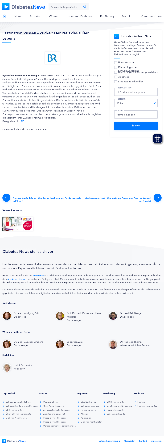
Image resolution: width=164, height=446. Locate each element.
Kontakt (143, 440)
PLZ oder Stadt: (125, 88)
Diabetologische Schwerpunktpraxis (128, 68)
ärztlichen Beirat (16, 279)
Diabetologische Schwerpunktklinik (138, 71)
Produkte (127, 16)
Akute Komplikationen (53, 405)
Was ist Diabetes (50, 401)
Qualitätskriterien (89, 401)
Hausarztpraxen (88, 409)
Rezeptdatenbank (115, 409)
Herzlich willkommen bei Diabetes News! (4, 16)
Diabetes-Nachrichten (16, 417)
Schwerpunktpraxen (90, 405)
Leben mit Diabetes (79, 16)
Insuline (141, 401)
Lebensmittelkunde (116, 413)
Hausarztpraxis (126, 62)
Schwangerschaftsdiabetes (18, 401)
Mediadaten (129, 440)
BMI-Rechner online (116, 401)
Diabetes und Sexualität (54, 413)
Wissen (53, 16)
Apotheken (86, 417)
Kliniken (84, 413)
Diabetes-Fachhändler (130, 81)
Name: (120, 110)
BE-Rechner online (15, 409)
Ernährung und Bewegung (119, 405)
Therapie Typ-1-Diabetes (54, 417)
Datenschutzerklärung (109, 440)
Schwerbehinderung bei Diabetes (22, 405)
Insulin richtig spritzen (147, 405)
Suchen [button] (85, 6)
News (18, 16)
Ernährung (107, 16)
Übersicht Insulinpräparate (18, 413)
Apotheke (123, 76)
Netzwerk (38, 275)
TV (22, 121)
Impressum (156, 440)
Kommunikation (151, 16)
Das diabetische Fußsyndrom (56, 409)
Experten (35, 16)
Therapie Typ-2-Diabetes (54, 421)
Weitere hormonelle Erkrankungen (59, 425)
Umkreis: (122, 99)
